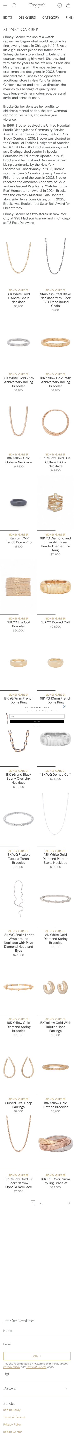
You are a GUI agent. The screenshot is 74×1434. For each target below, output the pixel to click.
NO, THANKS (37, 725)
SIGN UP (37, 721)
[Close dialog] (64, 706)
